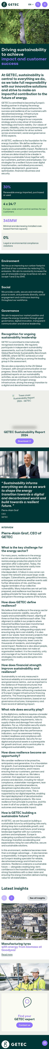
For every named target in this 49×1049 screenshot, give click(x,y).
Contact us (24, 1025)
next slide (11, 898)
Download (23, 441)
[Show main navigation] (45, 4)
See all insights (37, 898)
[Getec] (13, 1048)
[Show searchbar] (38, 4)
